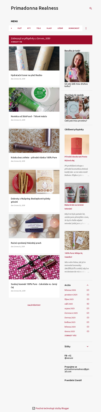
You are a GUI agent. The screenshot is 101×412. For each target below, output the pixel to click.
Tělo (38, 28)
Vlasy (49, 28)
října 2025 (69, 299)
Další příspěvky (34, 305)
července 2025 (71, 313)
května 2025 (70, 322)
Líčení (60, 28)
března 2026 (70, 290)
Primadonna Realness (34, 8)
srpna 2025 (70, 308)
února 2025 (70, 331)
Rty (29, 28)
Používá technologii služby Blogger (52, 408)
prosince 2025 (71, 295)
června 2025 (70, 317)
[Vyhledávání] (90, 8)
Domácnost (74, 28)
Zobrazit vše (16, 42)
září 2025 (69, 304)
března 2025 (70, 327)
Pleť (20, 28)
